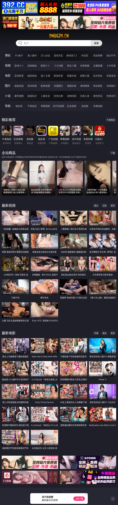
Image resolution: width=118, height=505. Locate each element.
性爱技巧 (111, 96)
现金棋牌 (97, 55)
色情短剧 (97, 106)
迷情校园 (71, 96)
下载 (113, 153)
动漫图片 (58, 85)
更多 (113, 205)
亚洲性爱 (19, 75)
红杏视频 (71, 106)
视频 (8, 66)
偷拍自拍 (32, 75)
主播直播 (97, 65)
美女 (96, 205)
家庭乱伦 (32, 96)
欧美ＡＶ (45, 65)
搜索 (96, 43)
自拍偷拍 (32, 65)
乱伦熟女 (97, 75)
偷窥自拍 (19, 85)
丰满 (96, 333)
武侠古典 (58, 96)
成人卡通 (45, 75)
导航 (8, 106)
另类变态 (111, 75)
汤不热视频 (58, 106)
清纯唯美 (84, 85)
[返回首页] (112, 498)
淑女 (104, 333)
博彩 (8, 55)
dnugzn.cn (59, 36)
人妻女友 (45, 96)
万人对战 (45, 55)
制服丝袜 (71, 75)
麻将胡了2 (71, 55)
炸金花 (84, 55)
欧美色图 (45, 85)
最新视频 (9, 205)
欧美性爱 (58, 75)
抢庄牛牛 (111, 55)
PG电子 (19, 55)
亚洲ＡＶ (19, 65)
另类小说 (84, 96)
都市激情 (19, 96)
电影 (8, 76)
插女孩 (19, 106)
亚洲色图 (32, 85)
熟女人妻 (71, 65)
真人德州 (32, 55)
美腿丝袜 (71, 85)
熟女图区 (97, 85)
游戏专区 (58, 55)
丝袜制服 (84, 65)
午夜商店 (32, 106)
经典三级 (84, 75)
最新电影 (9, 333)
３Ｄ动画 (58, 65)
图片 (8, 86)
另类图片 (111, 85)
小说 (8, 96)
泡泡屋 (84, 106)
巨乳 (104, 205)
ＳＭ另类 (111, 65)
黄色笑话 (97, 96)
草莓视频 (45, 106)
